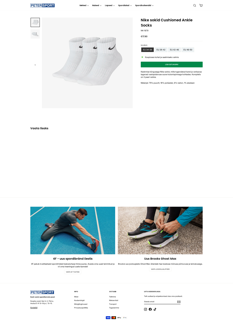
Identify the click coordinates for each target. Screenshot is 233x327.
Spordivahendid (143, 5)
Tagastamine (114, 308)
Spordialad (124, 5)
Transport (112, 304)
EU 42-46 (174, 49)
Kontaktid (33, 307)
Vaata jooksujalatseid (160, 269)
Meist (76, 297)
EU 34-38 (147, 49)
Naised (96, 5)
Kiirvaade (50, 175)
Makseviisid (113, 300)
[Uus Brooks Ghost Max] (160, 230)
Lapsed (109, 5)
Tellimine (112, 297)
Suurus (144, 45)
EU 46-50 (187, 49)
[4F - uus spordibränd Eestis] (72, 230)
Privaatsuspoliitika (81, 308)
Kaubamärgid (79, 300)
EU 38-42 (161, 49)
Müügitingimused (80, 304)
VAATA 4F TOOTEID (72, 272)
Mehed (83, 5)
